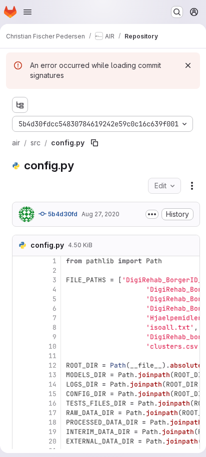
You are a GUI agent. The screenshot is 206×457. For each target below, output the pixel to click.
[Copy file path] (94, 143)
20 (52, 441)
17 (52, 413)
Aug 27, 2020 (101, 214)
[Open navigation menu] (28, 12)
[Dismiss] (188, 65)
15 (52, 394)
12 (52, 365)
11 (52, 356)
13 (52, 375)
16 (52, 403)
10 (52, 346)
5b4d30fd (62, 214)
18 (52, 422)
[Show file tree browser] (20, 105)
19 (52, 432)
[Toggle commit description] (152, 214)
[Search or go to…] (177, 12)
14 (52, 384)
